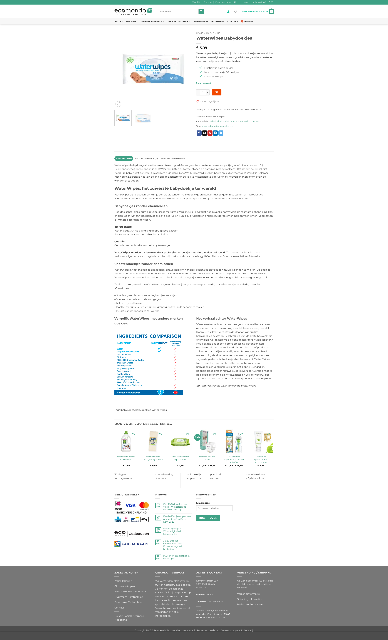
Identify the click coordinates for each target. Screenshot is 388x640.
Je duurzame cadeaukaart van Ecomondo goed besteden (172, 545)
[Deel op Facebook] (199, 133)
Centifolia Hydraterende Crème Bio (261, 459)
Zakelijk (196, 2)
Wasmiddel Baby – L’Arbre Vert (126, 458)
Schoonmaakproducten (247, 121)
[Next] (186, 69)
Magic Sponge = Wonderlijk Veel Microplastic (172, 531)
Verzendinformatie (248, 593)
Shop (117, 21)
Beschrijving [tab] (124, 158)
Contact (232, 21)
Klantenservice (151, 21)
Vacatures (217, 21)
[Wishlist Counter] (235, 11)
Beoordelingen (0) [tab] (146, 158)
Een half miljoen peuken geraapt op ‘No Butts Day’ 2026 (177, 519)
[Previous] (119, 69)
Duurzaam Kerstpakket (227, 2)
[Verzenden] (201, 11)
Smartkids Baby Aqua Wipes (180, 458)
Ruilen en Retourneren (251, 604)
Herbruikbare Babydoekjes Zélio (153, 458)
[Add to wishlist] (133, 434)
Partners (208, 2)
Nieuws (245, 2)
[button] (228, 11)
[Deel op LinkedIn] (215, 133)
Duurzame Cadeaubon (128, 602)
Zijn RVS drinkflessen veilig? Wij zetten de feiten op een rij (175, 507)
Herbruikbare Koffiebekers (130, 591)
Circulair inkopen (124, 586)
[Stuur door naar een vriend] (204, 133)
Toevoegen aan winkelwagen (216, 92)
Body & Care (228, 121)
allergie (205, 126)
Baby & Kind (213, 33)
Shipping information (250, 599)
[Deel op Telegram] (220, 133)
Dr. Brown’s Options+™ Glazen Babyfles (234, 459)
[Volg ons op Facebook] (269, 2)
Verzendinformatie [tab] (173, 158)
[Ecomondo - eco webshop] (133, 11)
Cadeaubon (200, 21)
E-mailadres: (203, 503)
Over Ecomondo (177, 21)
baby (212, 126)
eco (231, 126)
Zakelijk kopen (123, 581)
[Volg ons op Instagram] (272, 2)
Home (199, 33)
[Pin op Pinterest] (209, 133)
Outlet (248, 21)
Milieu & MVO (259, 2)
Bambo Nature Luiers (207, 458)
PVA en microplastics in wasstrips (176, 557)
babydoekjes (222, 126)
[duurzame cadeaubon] (131, 533)
